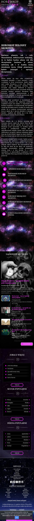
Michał (9, 446)
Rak (8, 494)
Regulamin (17, 475)
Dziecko (25, 399)
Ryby (25, 497)
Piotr (8, 443)
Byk (8, 490)
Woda (27, 402)
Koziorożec (25, 494)
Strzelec (25, 492)
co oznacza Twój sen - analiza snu (17, 208)
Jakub (9, 437)
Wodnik (25, 495)
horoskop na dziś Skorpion (20, 180)
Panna (8, 497)
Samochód (25, 405)
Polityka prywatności (17, 477)
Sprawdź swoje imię (13, 371)
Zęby (8, 405)
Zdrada (26, 411)
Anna (8, 434)
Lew (8, 495)
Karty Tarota (11, 377)
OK (17, 517)
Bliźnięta (8, 492)
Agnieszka (25, 434)
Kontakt (17, 474)
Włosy (9, 399)
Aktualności (17, 478)
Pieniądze (10, 402)
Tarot (17, 472)
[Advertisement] (17, 25)
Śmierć (9, 411)
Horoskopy (17, 469)
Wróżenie (10, 368)
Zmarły (26, 408)
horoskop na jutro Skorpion (20, 186)
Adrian (9, 440)
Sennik (9, 374)
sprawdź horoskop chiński (20, 169)
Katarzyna (25, 437)
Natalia (26, 440)
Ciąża (8, 408)
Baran (8, 489)
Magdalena (24, 446)
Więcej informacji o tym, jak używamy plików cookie (17, 514)
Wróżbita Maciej (5, 285)
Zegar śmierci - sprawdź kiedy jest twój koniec (15, 282)
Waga (25, 489)
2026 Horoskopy (12, 365)
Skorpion (25, 490)
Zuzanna (25, 443)
